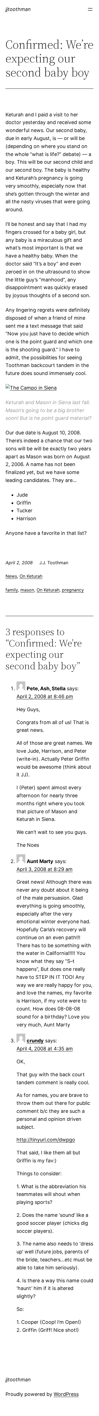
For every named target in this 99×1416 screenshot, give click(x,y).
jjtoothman (18, 9)
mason (27, 590)
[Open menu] (90, 9)
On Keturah (31, 576)
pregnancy (73, 590)
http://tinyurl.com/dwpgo (45, 1140)
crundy (35, 1040)
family (12, 590)
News (11, 576)
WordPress (66, 1394)
